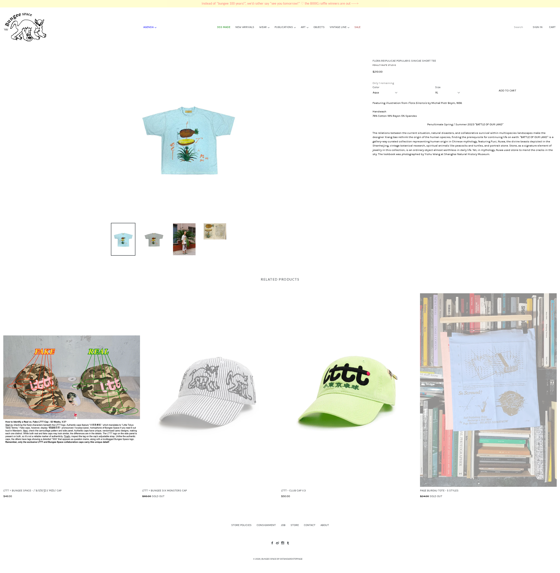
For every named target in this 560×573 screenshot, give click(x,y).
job (283, 525)
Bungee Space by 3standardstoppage (282, 559)
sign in (537, 27)
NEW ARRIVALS (244, 27)
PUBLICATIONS (286, 27)
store (294, 525)
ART (306, 27)
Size (438, 87)
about (324, 525)
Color (376, 87)
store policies (241, 525)
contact (309, 525)
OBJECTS (319, 27)
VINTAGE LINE (341, 27)
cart (552, 27)
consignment (266, 525)
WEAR (265, 27)
